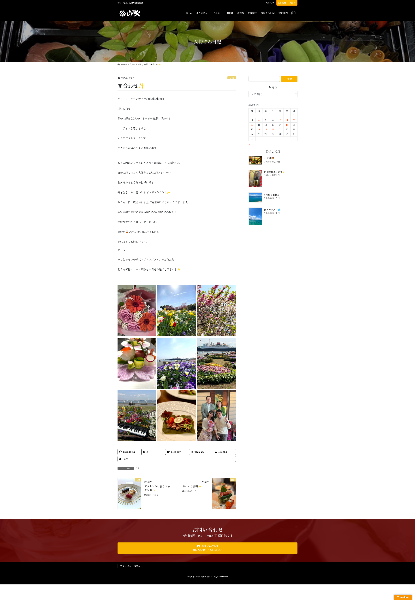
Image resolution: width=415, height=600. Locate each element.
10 (252, 124)
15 (287, 124)
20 (273, 129)
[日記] (129, 493)
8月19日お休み (271, 194)
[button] (207, 548)
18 (259, 129)
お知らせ (270, 2)
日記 (232, 77)
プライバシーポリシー (131, 566)
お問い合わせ (288, 2)
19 (266, 129)
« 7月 (251, 144)
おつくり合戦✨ (191, 486)
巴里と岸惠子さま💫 (274, 171)
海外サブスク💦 (272, 209)
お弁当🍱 (269, 158)
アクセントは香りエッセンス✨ (157, 488)
